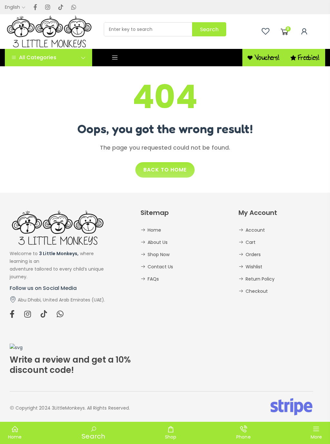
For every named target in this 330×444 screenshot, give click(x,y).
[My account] (304, 31)
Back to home (165, 169)
